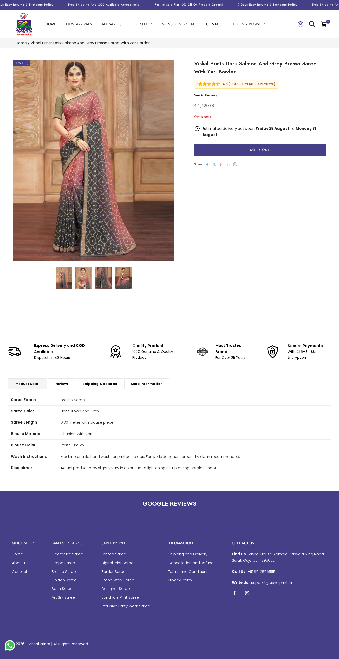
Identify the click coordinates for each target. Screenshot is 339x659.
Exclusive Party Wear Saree (126, 606)
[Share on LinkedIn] (228, 164)
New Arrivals (79, 24)
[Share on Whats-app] (235, 164)
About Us (20, 562)
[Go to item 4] (124, 278)
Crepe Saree (63, 562)
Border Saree (114, 571)
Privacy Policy (180, 580)
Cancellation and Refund (191, 562)
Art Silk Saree (63, 597)
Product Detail (28, 383)
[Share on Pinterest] (221, 164)
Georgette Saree (67, 554)
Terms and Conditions (188, 571)
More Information (147, 383)
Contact (214, 24)
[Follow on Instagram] (247, 593)
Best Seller (141, 24)
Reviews (62, 383)
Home (50, 24)
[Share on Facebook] (207, 164)
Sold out (260, 149)
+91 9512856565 (261, 571)
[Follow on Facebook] (234, 593)
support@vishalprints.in (272, 582)
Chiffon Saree (64, 580)
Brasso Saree (64, 571)
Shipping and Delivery (187, 554)
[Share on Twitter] (214, 164)
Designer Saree (116, 588)
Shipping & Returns (99, 383)
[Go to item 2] (84, 278)
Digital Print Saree (118, 562)
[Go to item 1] (64, 278)
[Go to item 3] (104, 278)
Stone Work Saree (118, 580)
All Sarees (111, 24)
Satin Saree (62, 588)
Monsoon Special (179, 24)
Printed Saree (114, 554)
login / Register (249, 24)
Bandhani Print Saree (120, 597)
